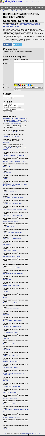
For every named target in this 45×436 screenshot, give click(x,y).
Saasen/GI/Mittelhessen (14, 9)
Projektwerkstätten (26, 11)
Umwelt (31, 7)
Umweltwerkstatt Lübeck (10, 398)
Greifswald (6, 429)
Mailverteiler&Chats (15, 123)
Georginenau (7, 173)
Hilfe (13, 98)
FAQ (33, 433)
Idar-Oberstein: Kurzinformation (12, 262)
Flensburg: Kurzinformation (11, 361)
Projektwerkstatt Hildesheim (11, 404)
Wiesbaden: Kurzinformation (11, 221)
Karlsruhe (6, 314)
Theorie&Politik (39, 7)
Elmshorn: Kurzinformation (10, 367)
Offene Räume (15, 11)
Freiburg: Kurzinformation (10, 355)
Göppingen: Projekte (9, 24)
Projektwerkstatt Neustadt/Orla (11, 268)
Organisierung (23, 7)
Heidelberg (6, 338)
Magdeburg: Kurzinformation (11, 285)
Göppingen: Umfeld (21, 24)
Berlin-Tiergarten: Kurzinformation (12, 233)
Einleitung (6, 142)
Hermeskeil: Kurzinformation (11, 332)
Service (32, 9)
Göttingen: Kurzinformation (10, 167)
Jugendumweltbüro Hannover (11, 417)
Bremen (5, 380)
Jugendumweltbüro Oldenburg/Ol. (12, 386)
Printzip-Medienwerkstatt (10, 192)
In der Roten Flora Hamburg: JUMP (13, 197)
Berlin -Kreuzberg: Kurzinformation (13, 303)
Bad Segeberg (7, 244)
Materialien (25, 9)
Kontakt (23, 433)
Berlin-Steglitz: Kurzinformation (12, 238)
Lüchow (5, 291)
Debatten (3, 9)
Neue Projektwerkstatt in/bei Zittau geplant (15, 209)
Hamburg (5, 423)
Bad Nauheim (7, 279)
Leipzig (5, 297)
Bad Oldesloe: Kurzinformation (12, 256)
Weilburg (5, 178)
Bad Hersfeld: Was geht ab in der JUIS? (14, 155)
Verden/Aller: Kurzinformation (11, 227)
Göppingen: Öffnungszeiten (11, 26)
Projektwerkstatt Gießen (10, 344)
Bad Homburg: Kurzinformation (12, 326)
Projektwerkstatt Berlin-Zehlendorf (12, 215)
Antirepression (14, 7)
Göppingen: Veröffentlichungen (30, 23)
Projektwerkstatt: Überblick (10, 132)
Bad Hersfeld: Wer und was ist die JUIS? (14, 161)
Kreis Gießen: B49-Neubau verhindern (14, 118)
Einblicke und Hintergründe (11, 136)
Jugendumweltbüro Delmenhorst (12, 203)
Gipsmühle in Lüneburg (10, 392)
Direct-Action (4, 7)
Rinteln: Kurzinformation (10, 250)
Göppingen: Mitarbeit (34, 24)
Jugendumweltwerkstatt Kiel (11, 309)
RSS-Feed (37, 433)
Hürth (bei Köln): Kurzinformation (12, 320)
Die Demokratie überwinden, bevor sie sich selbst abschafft (15, 120)
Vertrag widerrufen (23, 435)
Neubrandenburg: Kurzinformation (13, 273)
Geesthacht (6, 350)
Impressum (28, 433)
